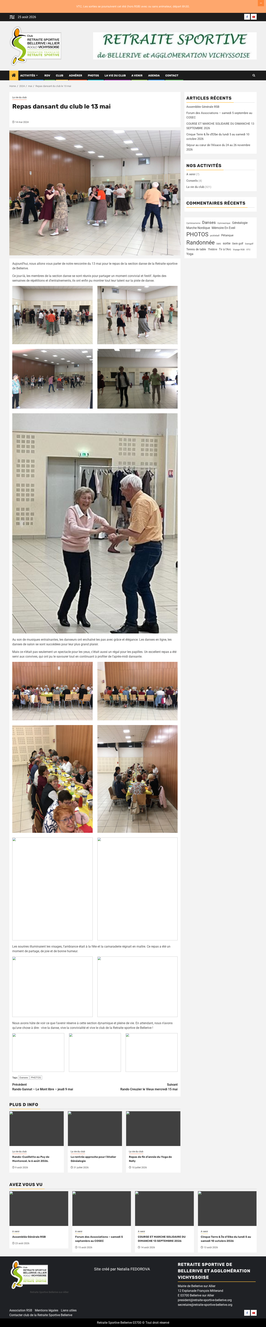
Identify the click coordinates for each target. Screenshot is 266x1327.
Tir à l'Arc (225, 249)
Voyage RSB (239, 249)
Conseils (192, 180)
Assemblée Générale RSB (202, 107)
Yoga (189, 254)
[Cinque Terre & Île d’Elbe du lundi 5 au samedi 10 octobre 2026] (227, 1208)
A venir (137, 75)
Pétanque (227, 235)
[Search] (253, 75)
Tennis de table (196, 249)
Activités (27, 75)
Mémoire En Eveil (223, 227)
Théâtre (212, 249)
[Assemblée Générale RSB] (38, 1208)
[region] (50, 1297)
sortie (226, 243)
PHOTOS (36, 1077)
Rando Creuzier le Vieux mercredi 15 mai (149, 1087)
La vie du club (115, 75)
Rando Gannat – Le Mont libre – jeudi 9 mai (42, 1087)
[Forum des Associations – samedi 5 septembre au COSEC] (101, 1208)
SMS (218, 244)
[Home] (14, 75)
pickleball (214, 235)
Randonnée (200, 242)
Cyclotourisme (193, 223)
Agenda (154, 75)
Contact (171, 75)
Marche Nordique (198, 227)
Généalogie (240, 223)
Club (59, 75)
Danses (23, 1077)
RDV (47, 75)
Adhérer (75, 75)
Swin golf (237, 243)
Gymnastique (224, 223)
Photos (93, 75)
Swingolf (249, 244)
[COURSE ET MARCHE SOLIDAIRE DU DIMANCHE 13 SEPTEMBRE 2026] (164, 1208)
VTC (248, 249)
